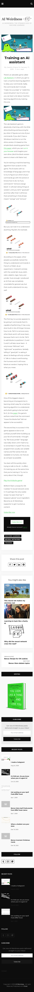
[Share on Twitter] (14, 564)
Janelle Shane (12, 67)
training (8, 543)
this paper (7, 148)
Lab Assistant (9, 78)
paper (15, 413)
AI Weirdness (19, 984)
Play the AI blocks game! (13, 480)
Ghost (25, 986)
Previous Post (9, 656)
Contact (4, 971)
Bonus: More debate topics (19, 663)
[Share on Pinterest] (24, 564)
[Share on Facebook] (10, 564)
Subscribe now (9, 512)
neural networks (12, 539)
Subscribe (17, 739)
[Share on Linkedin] (19, 564)
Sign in (25, 527)
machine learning (12, 536)
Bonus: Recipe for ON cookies (16, 659)
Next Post (26, 661)
